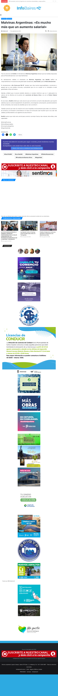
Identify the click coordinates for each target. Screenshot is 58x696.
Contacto (29, 671)
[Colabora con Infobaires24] (29, 144)
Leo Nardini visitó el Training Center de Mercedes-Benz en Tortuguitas (27, 233)
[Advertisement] (29, 685)
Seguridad (39, 157)
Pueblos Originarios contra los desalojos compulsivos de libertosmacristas (48, 233)
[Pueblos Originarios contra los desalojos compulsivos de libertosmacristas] (48, 226)
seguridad (9, 18)
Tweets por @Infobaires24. (8, 581)
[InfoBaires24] (29, 8)
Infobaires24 (35, 671)
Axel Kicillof (8, 154)
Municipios (4, 18)
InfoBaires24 (5, 31)
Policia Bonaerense (47, 154)
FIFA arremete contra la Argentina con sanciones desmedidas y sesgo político (26, 1)
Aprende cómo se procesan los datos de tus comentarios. (35, 216)
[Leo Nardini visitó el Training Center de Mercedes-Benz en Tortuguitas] (29, 226)
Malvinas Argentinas (32, 154)
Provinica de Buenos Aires (24, 157)
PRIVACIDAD (23, 671)
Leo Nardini (19, 154)
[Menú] (1, 15)
